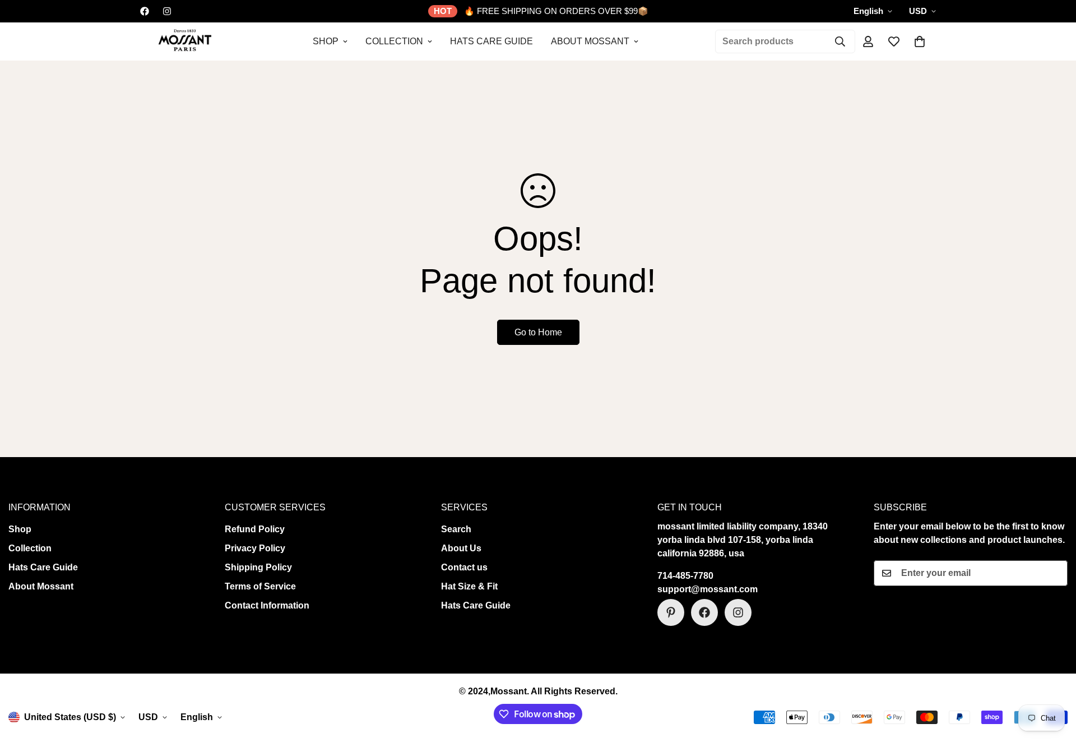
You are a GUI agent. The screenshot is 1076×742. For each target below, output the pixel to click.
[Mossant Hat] (183, 41)
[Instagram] (167, 11)
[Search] (840, 41)
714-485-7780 (685, 575)
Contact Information (267, 605)
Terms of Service (260, 586)
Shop (325, 41)
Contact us (464, 567)
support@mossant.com (707, 589)
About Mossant (590, 41)
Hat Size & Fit (469, 586)
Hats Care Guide (491, 41)
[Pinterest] (670, 612)
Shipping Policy (258, 567)
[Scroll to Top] (1054, 681)
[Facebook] (144, 11)
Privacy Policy (255, 548)
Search (456, 529)
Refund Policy (255, 529)
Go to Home (538, 332)
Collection (394, 41)
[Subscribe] (1055, 573)
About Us (461, 548)
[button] (920, 41)
